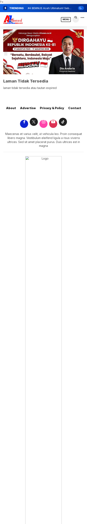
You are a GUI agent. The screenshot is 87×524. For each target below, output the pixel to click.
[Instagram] (43, 122)
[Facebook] (24, 122)
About (11, 108)
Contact (74, 108)
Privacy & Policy (52, 108)
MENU (66, 19)
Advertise (28, 108)
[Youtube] (53, 122)
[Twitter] (34, 122)
